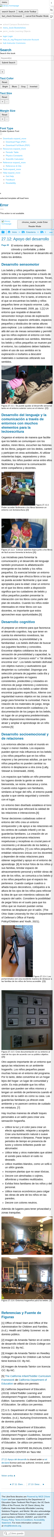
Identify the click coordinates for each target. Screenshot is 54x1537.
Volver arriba (7, 1476)
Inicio (14, 232)
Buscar (5, 1533)
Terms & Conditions (24, 1520)
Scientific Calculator (15, 159)
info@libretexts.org (12, 1526)
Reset (4, 82)
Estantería (31, 232)
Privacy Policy (8, 1520)
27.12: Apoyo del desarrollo (14, 1459)
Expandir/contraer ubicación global (51, 231)
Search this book (7, 53)
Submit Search (8, 62)
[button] (10, 180)
